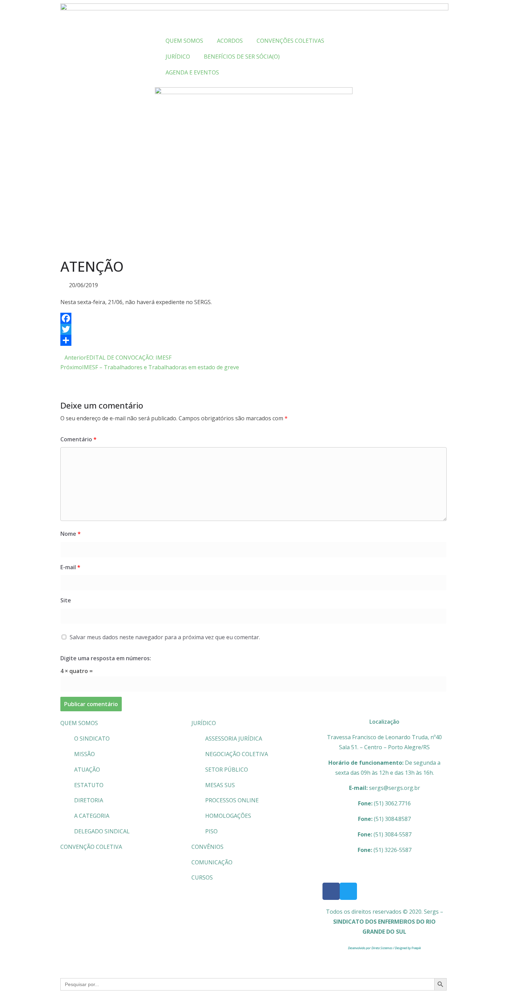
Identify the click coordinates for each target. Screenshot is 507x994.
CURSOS (202, 877)
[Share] (253, 340)
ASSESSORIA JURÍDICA (233, 738)
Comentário (78, 439)
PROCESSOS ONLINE (232, 800)
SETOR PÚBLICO (226, 769)
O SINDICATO (92, 738)
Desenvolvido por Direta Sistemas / (371, 948)
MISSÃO (84, 754)
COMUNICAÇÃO (211, 862)
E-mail (70, 567)
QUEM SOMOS (79, 723)
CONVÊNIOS (207, 847)
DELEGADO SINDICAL (102, 831)
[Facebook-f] (331, 891)
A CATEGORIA (91, 816)
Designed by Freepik (408, 948)
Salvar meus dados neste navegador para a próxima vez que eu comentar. (165, 637)
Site (65, 600)
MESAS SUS (220, 785)
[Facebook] (253, 318)
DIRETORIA (88, 800)
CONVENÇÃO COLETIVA (91, 847)
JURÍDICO (203, 723)
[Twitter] (253, 329)
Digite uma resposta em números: (105, 658)
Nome (70, 534)
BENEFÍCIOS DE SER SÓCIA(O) (242, 56)
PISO (211, 831)
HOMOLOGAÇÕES (228, 816)
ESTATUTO (88, 785)
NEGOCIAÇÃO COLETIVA (236, 754)
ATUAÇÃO (87, 769)
